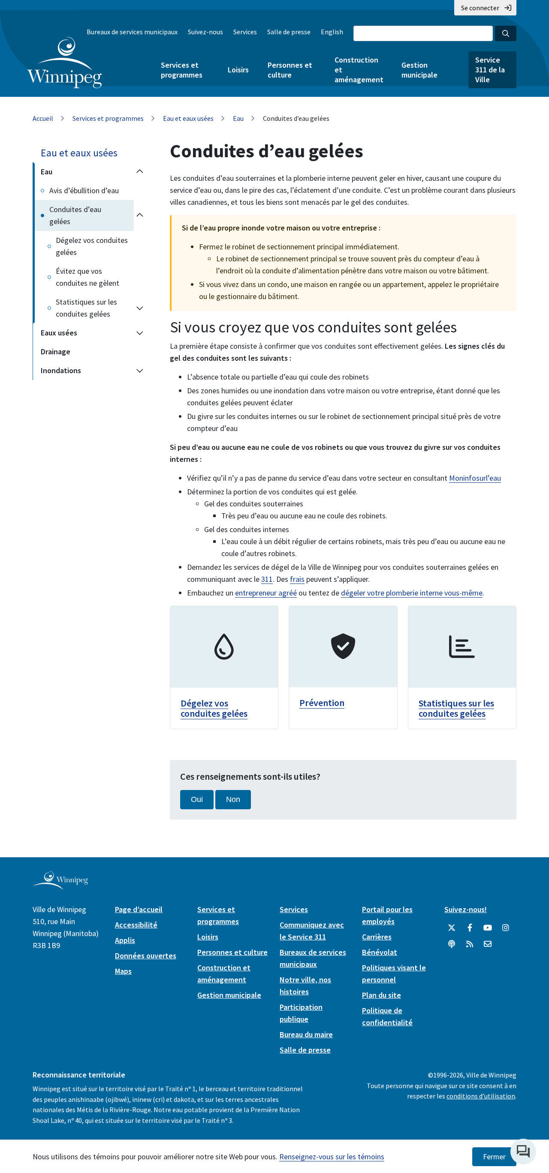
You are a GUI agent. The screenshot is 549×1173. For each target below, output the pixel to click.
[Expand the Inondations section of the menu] (140, 370)
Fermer (494, 1156)
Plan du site (381, 995)
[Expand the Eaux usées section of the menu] (140, 333)
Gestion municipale (419, 70)
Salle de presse (289, 31)
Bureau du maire (306, 1034)
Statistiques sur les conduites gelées (86, 308)
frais (297, 579)
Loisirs (238, 70)
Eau (238, 118)
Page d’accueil (139, 909)
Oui (197, 799)
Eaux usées (59, 333)
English (332, 31)
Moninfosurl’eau (475, 478)
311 (267, 579)
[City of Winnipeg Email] (487, 944)
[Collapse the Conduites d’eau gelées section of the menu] (140, 215)
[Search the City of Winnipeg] (505, 33)
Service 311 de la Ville (490, 69)
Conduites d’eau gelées (75, 215)
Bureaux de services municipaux (132, 31)
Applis (125, 940)
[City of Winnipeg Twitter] (451, 928)
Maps (123, 971)
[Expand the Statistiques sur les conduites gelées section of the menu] (140, 308)
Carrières (377, 937)
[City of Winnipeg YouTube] (487, 928)
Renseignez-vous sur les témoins (331, 1156)
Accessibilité (136, 925)
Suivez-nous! (465, 909)
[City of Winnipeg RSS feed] (469, 944)
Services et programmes (181, 70)
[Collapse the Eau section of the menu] (140, 172)
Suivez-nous (205, 31)
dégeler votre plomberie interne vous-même (412, 593)
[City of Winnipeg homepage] (60, 886)
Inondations (61, 370)
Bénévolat (379, 952)
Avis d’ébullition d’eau (84, 190)
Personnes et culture (290, 70)
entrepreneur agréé (266, 593)
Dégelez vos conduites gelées (92, 246)
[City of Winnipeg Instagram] (505, 928)
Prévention (321, 703)
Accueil (43, 118)
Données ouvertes (145, 956)
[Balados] (451, 944)
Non (233, 799)
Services (245, 31)
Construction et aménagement (359, 69)
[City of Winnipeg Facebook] (469, 928)
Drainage (55, 351)
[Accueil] (64, 62)
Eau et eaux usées (188, 118)
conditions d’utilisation (480, 1096)
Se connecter (480, 7)
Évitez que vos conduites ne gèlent (87, 277)
